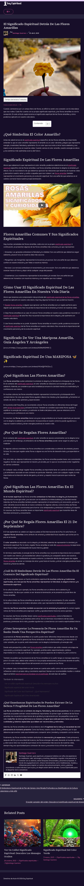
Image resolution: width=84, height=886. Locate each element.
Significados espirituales (28, 861)
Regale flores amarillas (13, 305)
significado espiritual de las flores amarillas (62, 297)
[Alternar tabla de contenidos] (46, 124)
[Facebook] (6, 775)
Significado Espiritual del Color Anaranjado (22, 695)
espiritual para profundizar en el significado (32, 674)
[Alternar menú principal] (8, 11)
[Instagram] (12, 775)
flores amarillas (60, 173)
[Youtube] (21, 775)
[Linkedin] (15, 775)
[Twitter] (18, 775)
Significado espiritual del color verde (19, 687)
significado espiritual (32, 140)
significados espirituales (47, 616)
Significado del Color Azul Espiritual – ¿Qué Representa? (27, 691)
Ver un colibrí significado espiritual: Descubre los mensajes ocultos (31, 683)
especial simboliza (63, 545)
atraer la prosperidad (16, 408)
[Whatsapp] (9, 775)
